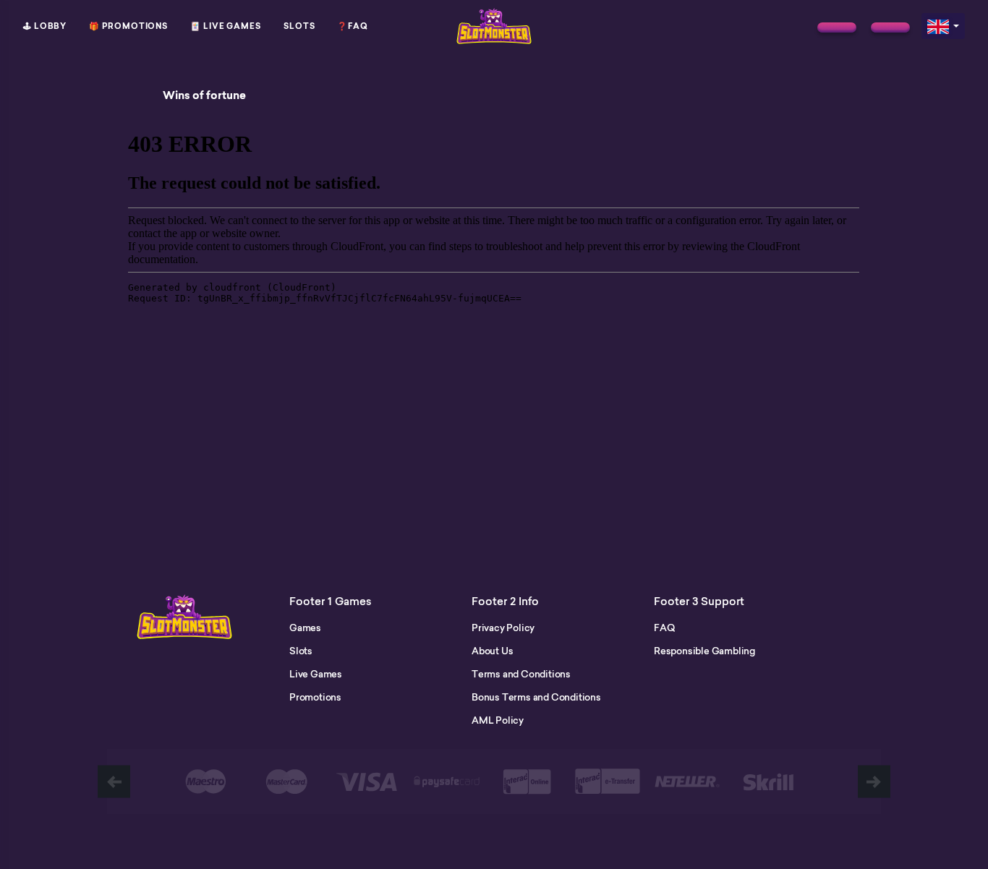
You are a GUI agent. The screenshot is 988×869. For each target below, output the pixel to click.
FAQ (664, 627)
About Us (492, 650)
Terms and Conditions (521, 673)
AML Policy (498, 720)
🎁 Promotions (128, 26)
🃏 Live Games (225, 26)
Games (305, 627)
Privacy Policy (503, 627)
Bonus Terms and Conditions (536, 696)
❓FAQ (352, 26)
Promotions (315, 696)
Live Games (315, 673)
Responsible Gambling (704, 650)
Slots (299, 26)
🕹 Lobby (45, 26)
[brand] (836, 27)
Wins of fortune (204, 95)
